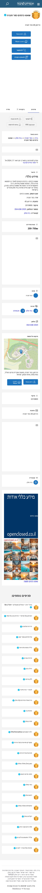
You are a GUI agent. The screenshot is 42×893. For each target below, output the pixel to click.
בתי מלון (18, 138)
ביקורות (21, 109)
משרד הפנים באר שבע (13, 881)
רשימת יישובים (19, 870)
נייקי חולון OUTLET (14, 874)
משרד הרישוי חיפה (27, 874)
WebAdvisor (16, 889)
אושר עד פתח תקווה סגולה (14, 877)
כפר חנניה (28, 138)
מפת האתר (29, 870)
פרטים (33, 109)
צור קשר (31, 872)
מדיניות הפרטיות (8, 870)
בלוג (35, 870)
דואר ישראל (24, 872)
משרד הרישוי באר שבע (28, 881)
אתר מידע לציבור (29, 163)
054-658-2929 (20, 209)
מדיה (8, 109)
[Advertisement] (21, 82)
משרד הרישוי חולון (14, 872)
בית (36, 138)
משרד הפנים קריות (28, 879)
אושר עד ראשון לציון (14, 879)
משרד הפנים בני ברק (30, 877)
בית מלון (27, 213)
